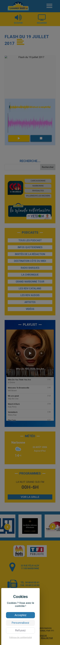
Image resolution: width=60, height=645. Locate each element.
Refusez (20, 630)
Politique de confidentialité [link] (20, 637)
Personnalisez (20, 622)
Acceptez (20, 615)
